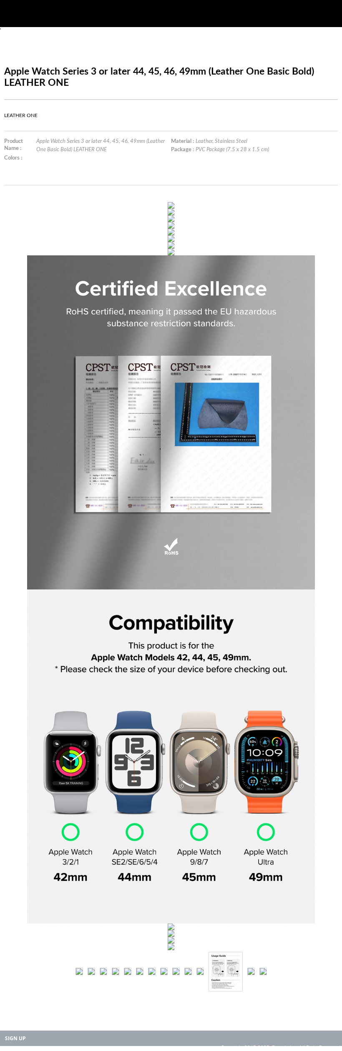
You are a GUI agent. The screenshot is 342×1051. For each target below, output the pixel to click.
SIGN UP (15, 1038)
